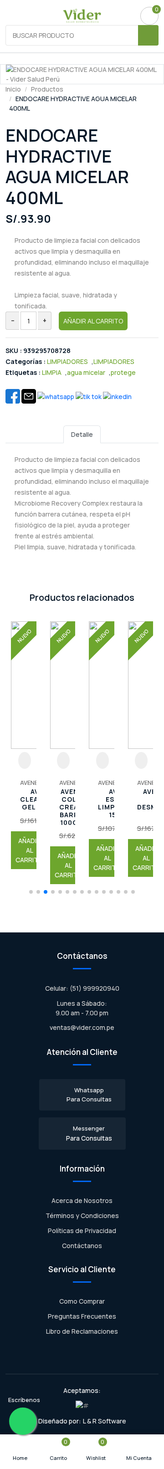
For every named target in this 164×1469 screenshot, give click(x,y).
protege (123, 372)
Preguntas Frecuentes (82, 1316)
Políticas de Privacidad (82, 1230)
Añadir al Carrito (93, 321)
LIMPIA (52, 372)
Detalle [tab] (82, 434)
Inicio (13, 89)
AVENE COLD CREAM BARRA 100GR (32, 807)
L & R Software (104, 1421)
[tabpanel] (82, 512)
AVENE (29, 782)
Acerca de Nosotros (82, 1200)
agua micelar (86, 372)
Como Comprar (82, 1301)
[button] (31, 892)
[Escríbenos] (22, 1421)
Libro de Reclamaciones (82, 1331)
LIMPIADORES (67, 361)
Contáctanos (82, 1245)
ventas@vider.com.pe (82, 1027)
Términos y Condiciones (82, 1215)
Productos (47, 89)
